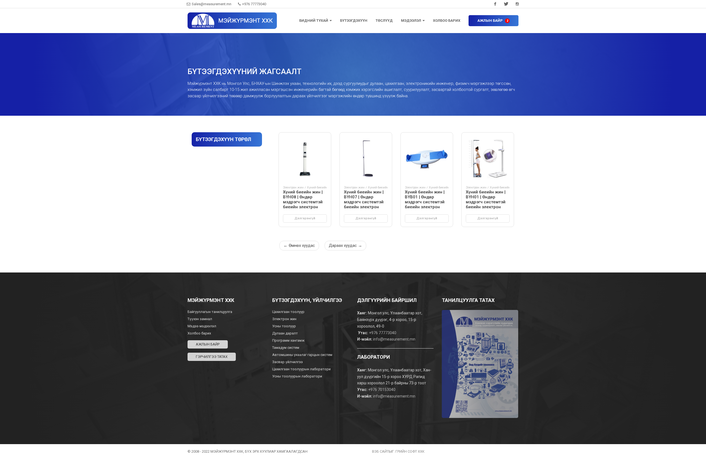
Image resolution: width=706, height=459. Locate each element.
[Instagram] (517, 4)
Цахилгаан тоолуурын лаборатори (301, 369)
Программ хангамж (288, 340)
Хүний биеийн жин (321, 187)
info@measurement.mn (394, 339)
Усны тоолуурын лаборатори (297, 376)
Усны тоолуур (284, 326)
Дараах (345, 245)
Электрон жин (293, 187)
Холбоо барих (199, 333)
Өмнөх (299, 245)
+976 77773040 (253, 4)
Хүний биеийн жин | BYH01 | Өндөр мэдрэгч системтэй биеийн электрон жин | (486, 202)
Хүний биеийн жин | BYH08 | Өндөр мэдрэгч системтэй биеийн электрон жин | (303, 202)
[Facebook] (495, 4)
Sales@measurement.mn (211, 4)
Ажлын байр (208, 344)
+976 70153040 (381, 389)
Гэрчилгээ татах (212, 357)
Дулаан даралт (285, 333)
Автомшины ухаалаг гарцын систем (302, 355)
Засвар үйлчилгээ (287, 362)
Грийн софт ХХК (409, 451)
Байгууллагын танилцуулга (210, 312)
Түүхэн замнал (200, 319)
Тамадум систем (285, 347)
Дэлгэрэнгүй (305, 218)
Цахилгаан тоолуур (288, 312)
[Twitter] (506, 4)
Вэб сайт (380, 451)
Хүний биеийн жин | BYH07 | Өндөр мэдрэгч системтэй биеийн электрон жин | (364, 202)
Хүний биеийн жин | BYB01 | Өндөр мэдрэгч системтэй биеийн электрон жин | (425, 202)
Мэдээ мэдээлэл (202, 326)
